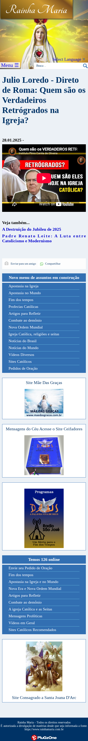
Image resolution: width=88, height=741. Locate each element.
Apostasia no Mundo (25, 293)
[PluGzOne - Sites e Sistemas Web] (44, 737)
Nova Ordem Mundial (26, 327)
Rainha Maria (36, 10)
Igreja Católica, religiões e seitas (34, 334)
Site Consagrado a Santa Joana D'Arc (44, 697)
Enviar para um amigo (23, 263)
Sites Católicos (20, 361)
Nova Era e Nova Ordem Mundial (35, 588)
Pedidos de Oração (23, 368)
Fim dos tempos (21, 300)
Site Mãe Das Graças (44, 382)
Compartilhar (52, 263)
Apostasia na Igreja (23, 286)
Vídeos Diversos (21, 354)
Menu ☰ (10, 65)
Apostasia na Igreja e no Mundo (33, 582)
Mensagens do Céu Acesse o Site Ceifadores (44, 428)
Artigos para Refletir (25, 313)
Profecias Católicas (23, 306)
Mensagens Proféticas (25, 616)
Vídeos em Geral (22, 623)
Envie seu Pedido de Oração (30, 568)
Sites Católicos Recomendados (32, 630)
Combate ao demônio (25, 320)
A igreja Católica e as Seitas (30, 609)
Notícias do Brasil (23, 341)
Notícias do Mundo (23, 348)
